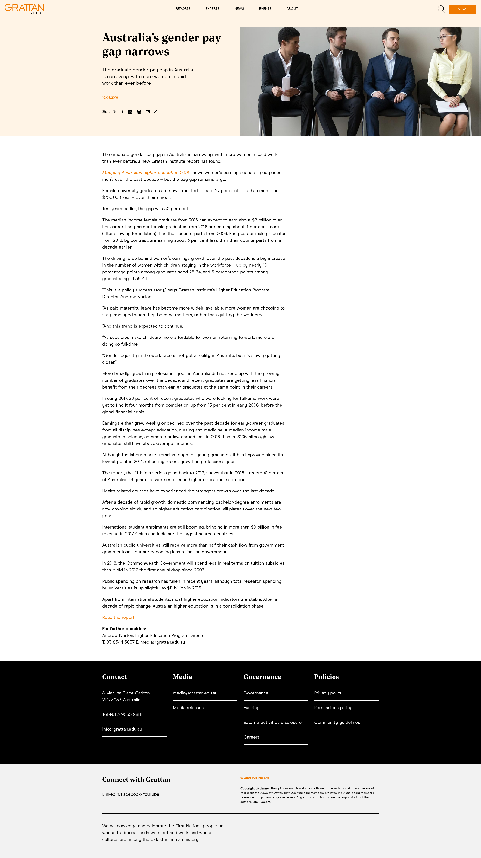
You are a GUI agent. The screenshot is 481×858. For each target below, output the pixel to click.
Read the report (118, 617)
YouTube (151, 794)
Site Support (261, 801)
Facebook (131, 794)
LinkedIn (110, 794)
